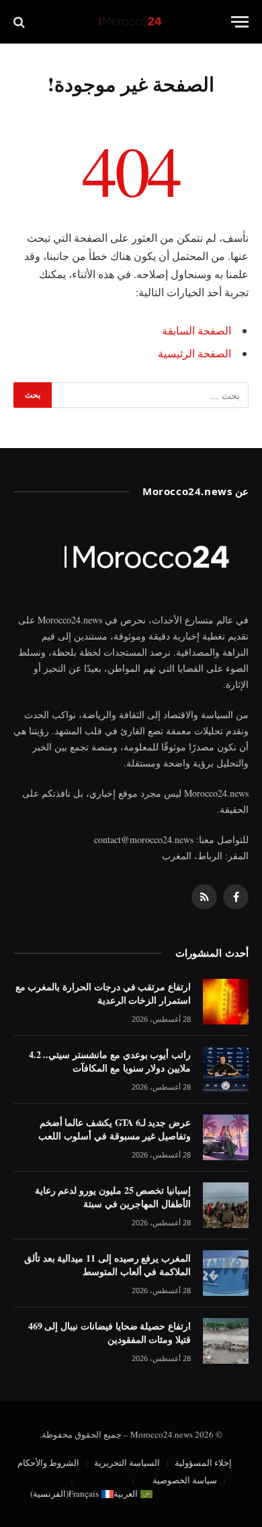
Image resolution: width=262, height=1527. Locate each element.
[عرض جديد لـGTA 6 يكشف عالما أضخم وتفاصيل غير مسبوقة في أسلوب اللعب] (226, 1137)
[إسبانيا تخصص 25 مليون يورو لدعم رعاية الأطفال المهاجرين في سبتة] (226, 1205)
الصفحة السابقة (196, 330)
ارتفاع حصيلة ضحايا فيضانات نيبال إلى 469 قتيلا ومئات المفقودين (109, 1332)
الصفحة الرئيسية (194, 353)
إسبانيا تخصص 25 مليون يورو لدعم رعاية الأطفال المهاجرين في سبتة (113, 1197)
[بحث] (20, 22)
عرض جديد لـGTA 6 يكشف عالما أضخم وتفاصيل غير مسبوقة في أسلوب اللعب (114, 1129)
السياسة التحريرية (127, 1462)
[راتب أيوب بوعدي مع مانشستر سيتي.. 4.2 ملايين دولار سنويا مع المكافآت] (226, 1069)
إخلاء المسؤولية (203, 1462)
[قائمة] (240, 22)
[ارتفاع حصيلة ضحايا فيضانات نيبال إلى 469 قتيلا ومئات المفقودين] (226, 1341)
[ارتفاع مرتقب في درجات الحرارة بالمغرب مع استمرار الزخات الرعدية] (226, 1001)
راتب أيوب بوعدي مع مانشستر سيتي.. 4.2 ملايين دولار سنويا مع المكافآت (110, 1061)
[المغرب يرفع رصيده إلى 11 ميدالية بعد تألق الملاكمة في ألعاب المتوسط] (226, 1273)
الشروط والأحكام (48, 1462)
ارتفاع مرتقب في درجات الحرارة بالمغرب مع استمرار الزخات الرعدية (103, 993)
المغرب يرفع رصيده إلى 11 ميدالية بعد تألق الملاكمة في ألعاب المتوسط (107, 1264)
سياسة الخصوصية (184, 1480)
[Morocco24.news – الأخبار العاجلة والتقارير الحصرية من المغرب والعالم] (131, 22)
